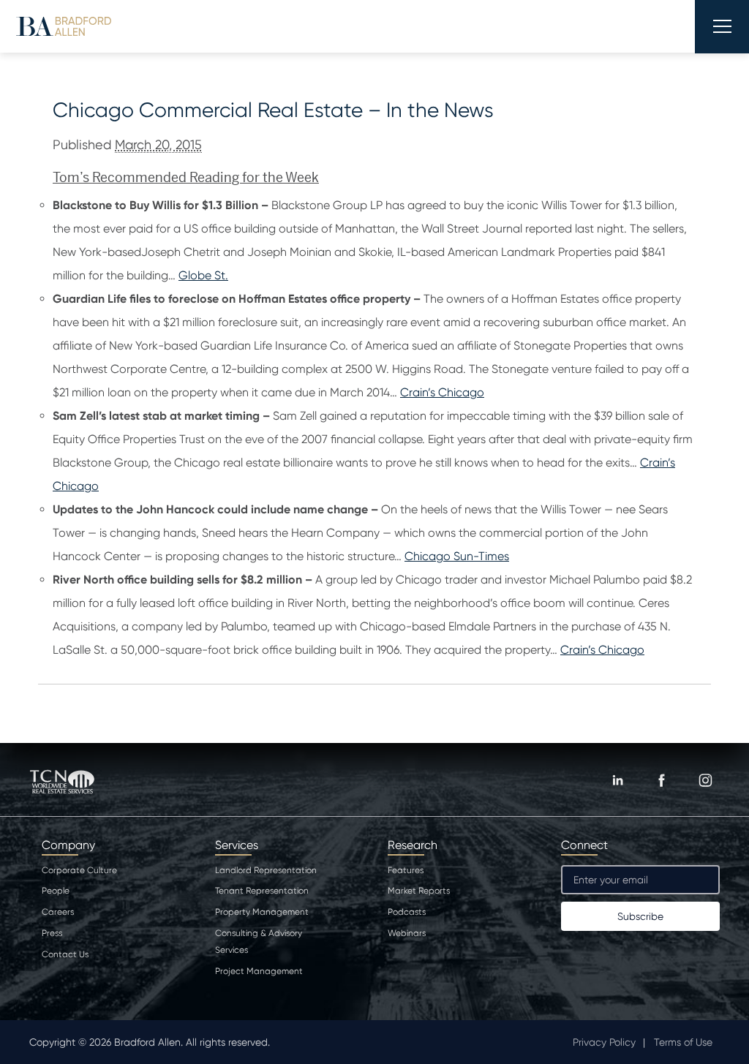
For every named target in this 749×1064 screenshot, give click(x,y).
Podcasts (407, 912)
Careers (58, 912)
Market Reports (419, 891)
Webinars (407, 933)
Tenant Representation (262, 891)
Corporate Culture (79, 870)
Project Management (259, 971)
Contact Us (65, 954)
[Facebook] (661, 780)
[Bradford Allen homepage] (63, 26)
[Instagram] (705, 780)
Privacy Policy (604, 1042)
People (55, 891)
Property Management (262, 912)
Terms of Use (683, 1042)
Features (406, 870)
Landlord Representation (266, 870)
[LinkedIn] (617, 780)
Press (52, 933)
